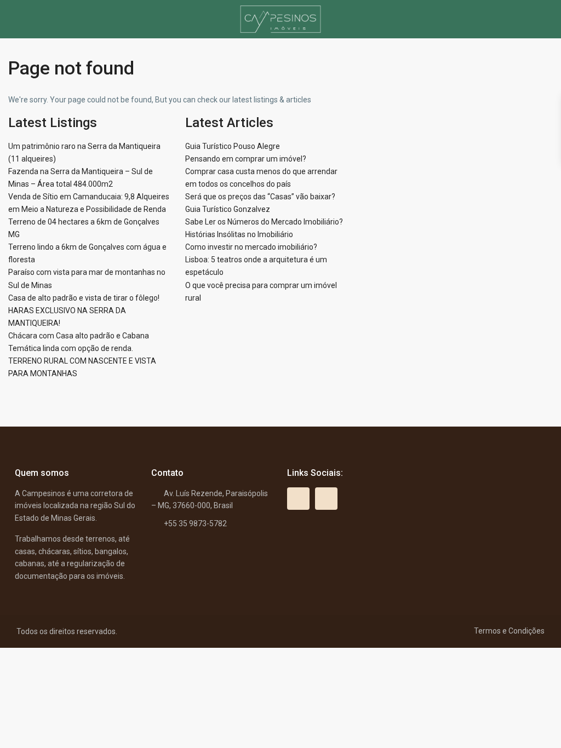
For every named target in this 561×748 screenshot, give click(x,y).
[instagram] (326, 498)
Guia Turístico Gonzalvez (227, 209)
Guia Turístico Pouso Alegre (232, 146)
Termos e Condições (509, 630)
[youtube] (298, 498)
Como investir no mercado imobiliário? (251, 247)
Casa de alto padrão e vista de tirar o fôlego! (83, 298)
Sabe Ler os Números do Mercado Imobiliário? (264, 221)
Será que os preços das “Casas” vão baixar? (260, 196)
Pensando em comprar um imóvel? (245, 158)
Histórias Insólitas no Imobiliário (239, 234)
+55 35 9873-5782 (195, 523)
